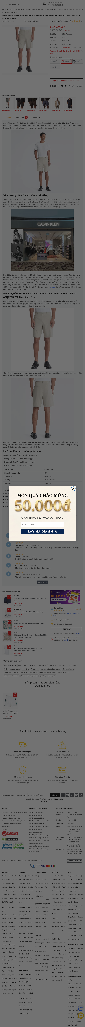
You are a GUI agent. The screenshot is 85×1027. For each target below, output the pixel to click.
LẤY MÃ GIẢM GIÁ (42, 531)
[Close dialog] (73, 489)
